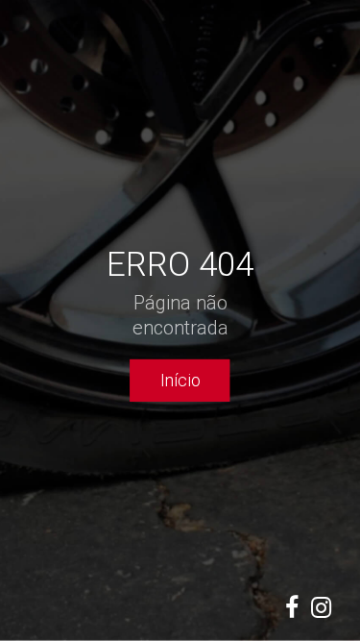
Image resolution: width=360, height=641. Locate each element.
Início (180, 380)
